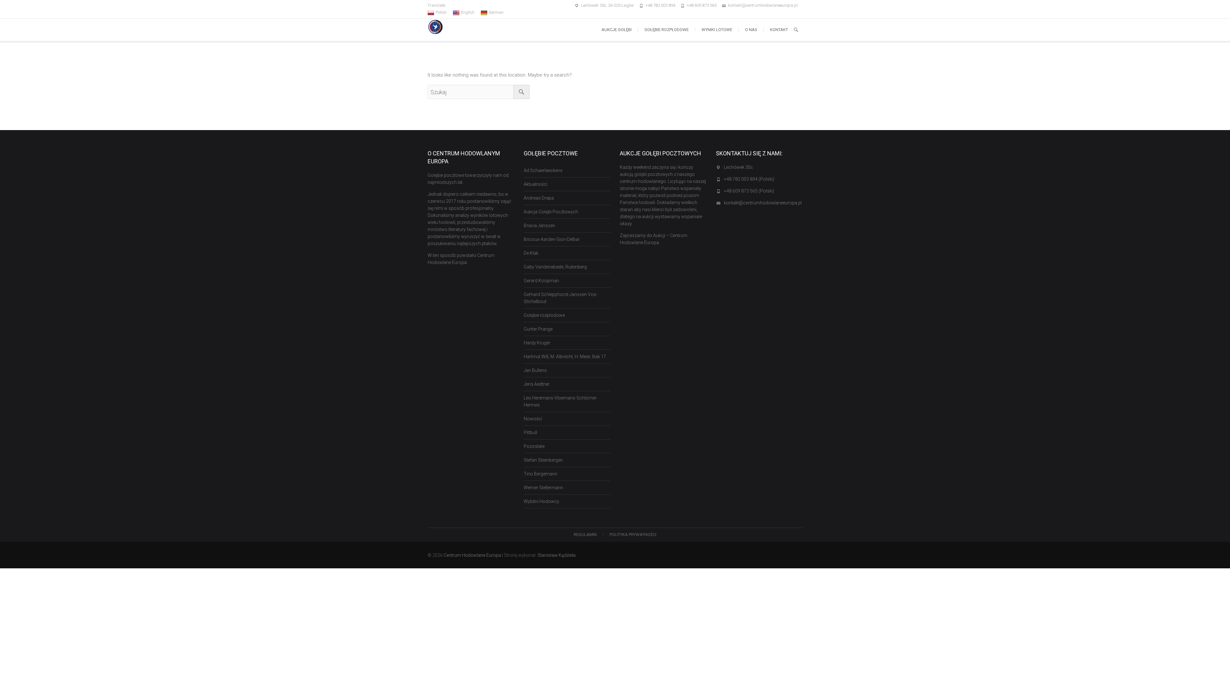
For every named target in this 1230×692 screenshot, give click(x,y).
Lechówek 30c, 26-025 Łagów (607, 5)
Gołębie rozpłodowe (666, 29)
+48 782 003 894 (660, 5)
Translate (436, 5)
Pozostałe (534, 446)
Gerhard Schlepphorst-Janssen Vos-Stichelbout (560, 298)
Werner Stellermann (543, 487)
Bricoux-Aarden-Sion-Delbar (552, 239)
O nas (751, 29)
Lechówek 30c (738, 167)
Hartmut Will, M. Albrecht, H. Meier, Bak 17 (565, 356)
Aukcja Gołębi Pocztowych (551, 211)
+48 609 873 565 (702, 5)
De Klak (531, 253)
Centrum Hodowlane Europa (472, 555)
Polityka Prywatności (633, 534)
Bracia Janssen (539, 225)
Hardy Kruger (537, 342)
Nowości (533, 418)
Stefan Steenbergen (543, 460)
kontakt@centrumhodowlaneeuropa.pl (763, 5)
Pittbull (530, 432)
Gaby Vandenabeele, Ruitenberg (555, 266)
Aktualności (535, 184)
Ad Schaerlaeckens (543, 170)
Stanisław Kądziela (556, 555)
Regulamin (585, 534)
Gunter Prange (538, 329)
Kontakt (779, 29)
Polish (441, 12)
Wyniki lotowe (716, 29)
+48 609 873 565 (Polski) (749, 191)
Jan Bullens (535, 370)
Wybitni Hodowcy (541, 501)
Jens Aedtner (537, 384)
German (496, 12)
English (467, 12)
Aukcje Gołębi (617, 29)
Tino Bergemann (540, 473)
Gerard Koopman (541, 280)
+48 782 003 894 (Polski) (749, 179)
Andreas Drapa (539, 198)
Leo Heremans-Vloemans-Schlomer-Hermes (561, 401)
